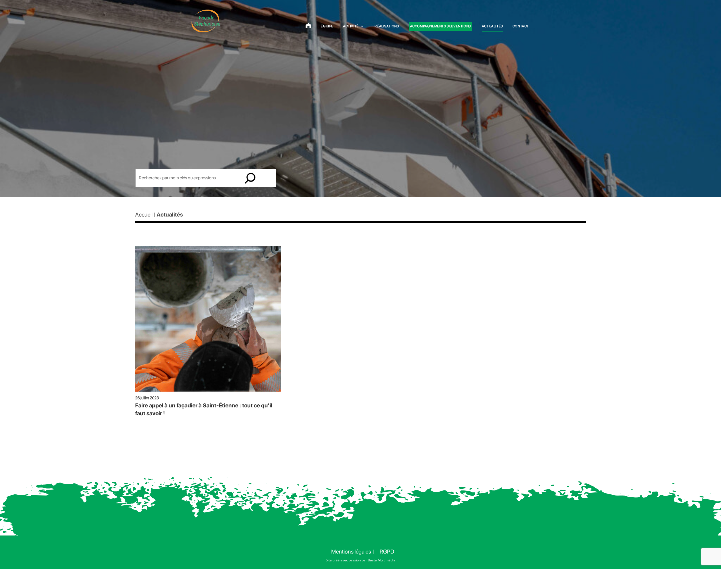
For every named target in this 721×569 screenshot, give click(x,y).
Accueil (144, 214)
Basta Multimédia (381, 560)
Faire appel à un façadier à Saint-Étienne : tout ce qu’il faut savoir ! (203, 409)
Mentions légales (351, 551)
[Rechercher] (250, 178)
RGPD (387, 551)
